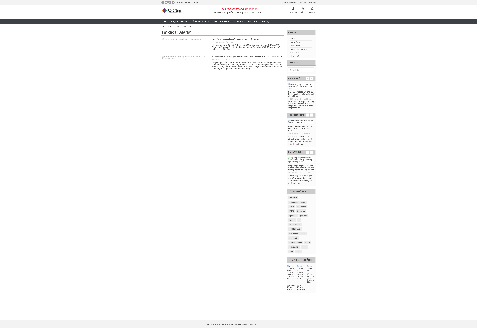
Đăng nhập (312, 2)
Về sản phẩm (295, 46)
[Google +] (166, 2)
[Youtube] (169, 2)
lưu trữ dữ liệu (294, 225)
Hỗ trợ (293, 39)
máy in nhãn (294, 247)
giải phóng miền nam (297, 233)
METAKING (216, 324)
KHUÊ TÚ (208, 324)
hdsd (304, 247)
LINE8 (223, 324)
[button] (238, 21)
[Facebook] (162, 2)
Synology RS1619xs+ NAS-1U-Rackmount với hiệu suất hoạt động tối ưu (301, 94)
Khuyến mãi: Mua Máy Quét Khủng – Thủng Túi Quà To (235, 39)
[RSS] (173, 2)
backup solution (295, 242)
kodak (307, 242)
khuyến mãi (301, 207)
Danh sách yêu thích (289, 2)
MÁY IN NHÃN (232, 324)
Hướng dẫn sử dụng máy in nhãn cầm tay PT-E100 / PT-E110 (300, 128)
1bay (298, 251)
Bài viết (176, 27)
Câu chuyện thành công (299, 49)
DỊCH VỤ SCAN (243, 324)
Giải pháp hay (296, 42)
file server (301, 211)
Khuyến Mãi (295, 56)
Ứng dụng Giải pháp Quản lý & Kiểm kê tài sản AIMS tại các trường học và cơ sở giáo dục (301, 168)
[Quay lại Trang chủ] (163, 26)
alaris (291, 207)
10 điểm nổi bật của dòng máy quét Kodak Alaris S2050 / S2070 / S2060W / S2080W (247, 57)
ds (299, 220)
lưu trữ (292, 220)
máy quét (293, 198)
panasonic (293, 238)
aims (291, 251)
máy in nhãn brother (297, 202)
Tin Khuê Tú (295, 52)
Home (169, 27)
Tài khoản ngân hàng (183, 2)
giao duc (303, 216)
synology (292, 216)
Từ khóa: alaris (187, 27)
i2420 (291, 211)
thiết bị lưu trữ (294, 229)
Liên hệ (195, 2)
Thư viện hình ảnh (300, 259)
